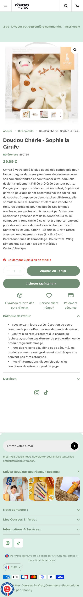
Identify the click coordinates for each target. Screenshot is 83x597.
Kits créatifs (25, 131)
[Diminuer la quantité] (7, 271)
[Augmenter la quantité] (21, 271)
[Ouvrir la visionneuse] (75, 49)
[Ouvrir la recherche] (65, 6)
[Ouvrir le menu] (6, 6)
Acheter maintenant (41, 283)
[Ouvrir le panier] (77, 6)
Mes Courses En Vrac (29, 585)
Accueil (8, 131)
